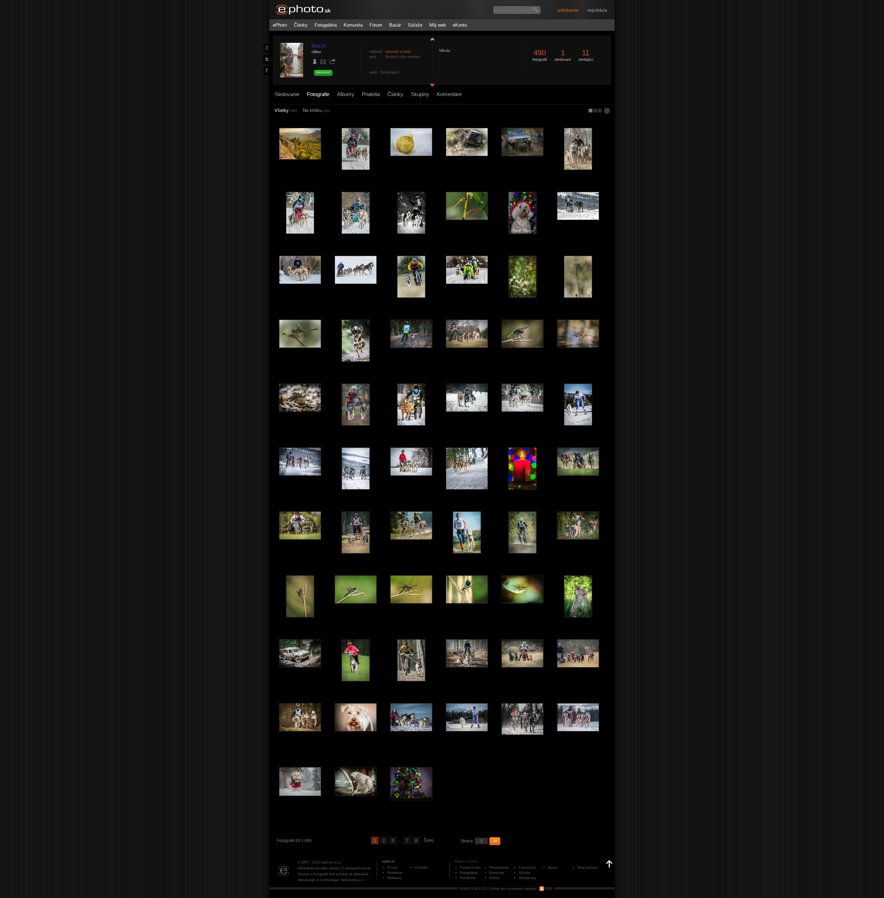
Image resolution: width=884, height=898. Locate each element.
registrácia (597, 10)
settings (607, 111)
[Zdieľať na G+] (265, 48)
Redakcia (394, 873)
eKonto (460, 25)
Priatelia (371, 94)
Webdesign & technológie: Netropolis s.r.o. (331, 880)
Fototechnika (470, 867)
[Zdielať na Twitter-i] (265, 59)
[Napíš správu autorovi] (323, 62)
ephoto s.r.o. (332, 862)
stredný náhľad (600, 110)
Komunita (353, 25)
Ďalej (429, 840)
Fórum (375, 25)
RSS (548, 888)
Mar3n (318, 46)
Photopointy (499, 867)
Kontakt (421, 867)
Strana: (467, 841)
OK (495, 841)
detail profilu (430, 85)
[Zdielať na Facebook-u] (266, 70)
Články (301, 25)
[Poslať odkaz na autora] (332, 61)
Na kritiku (316, 110)
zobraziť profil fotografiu (430, 39)
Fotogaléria (326, 25)
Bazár (395, 25)
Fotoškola (467, 878)
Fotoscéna (527, 867)
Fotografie (318, 94)
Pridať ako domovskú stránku (513, 888)
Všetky (286, 110)
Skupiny (420, 94)
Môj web (437, 25)
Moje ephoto (587, 867)
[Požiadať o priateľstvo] (314, 62)
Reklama (394, 878)
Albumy (345, 94)
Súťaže (415, 25)
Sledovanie (287, 94)
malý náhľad (595, 110)
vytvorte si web (398, 51)
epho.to (388, 861)
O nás (392, 867)
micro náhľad (590, 110)
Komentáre (449, 94)
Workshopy (527, 878)
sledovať (323, 72)
